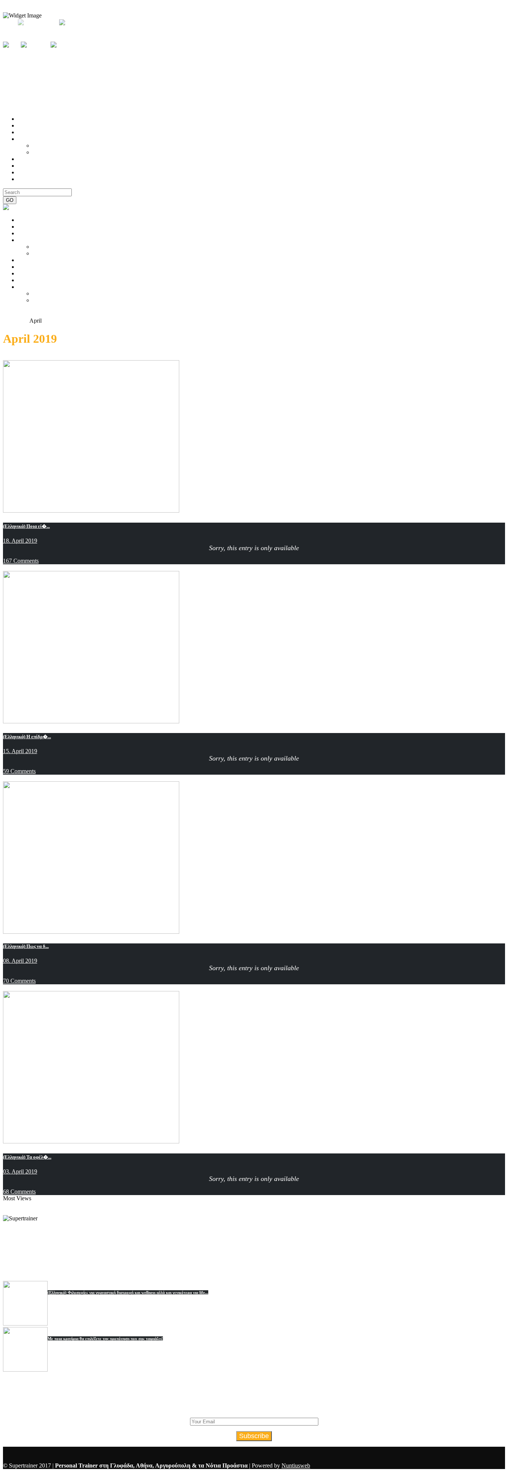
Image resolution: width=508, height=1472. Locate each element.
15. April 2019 (20, 751)
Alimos (372, 1239)
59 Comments (19, 771)
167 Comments (21, 561)
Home (10, 320)
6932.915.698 (270, 104)
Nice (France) (370, 1246)
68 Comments (19, 1191)
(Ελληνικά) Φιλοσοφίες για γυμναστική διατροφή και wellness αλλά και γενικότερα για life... (128, 1292)
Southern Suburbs (284, 1239)
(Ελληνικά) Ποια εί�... (26, 526)
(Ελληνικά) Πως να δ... (26, 946)
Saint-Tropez (230, 1254)
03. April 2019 (20, 1171)
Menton (284, 1254)
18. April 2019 (20, 541)
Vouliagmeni (187, 1246)
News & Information (27, 357)
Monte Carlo (330, 1246)
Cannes (261, 1254)
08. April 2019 (20, 961)
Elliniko (243, 1246)
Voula (159, 1246)
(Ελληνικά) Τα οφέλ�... (27, 1157)
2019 (23, 320)
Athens (247, 1239)
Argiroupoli (132, 1246)
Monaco (298, 1246)
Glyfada (218, 1246)
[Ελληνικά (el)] (37, 22)
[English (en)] (76, 22)
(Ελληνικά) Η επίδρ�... (27, 736)
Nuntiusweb (296, 1465)
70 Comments (19, 981)
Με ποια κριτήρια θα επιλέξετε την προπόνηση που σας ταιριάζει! (105, 1338)
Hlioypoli (270, 1246)
